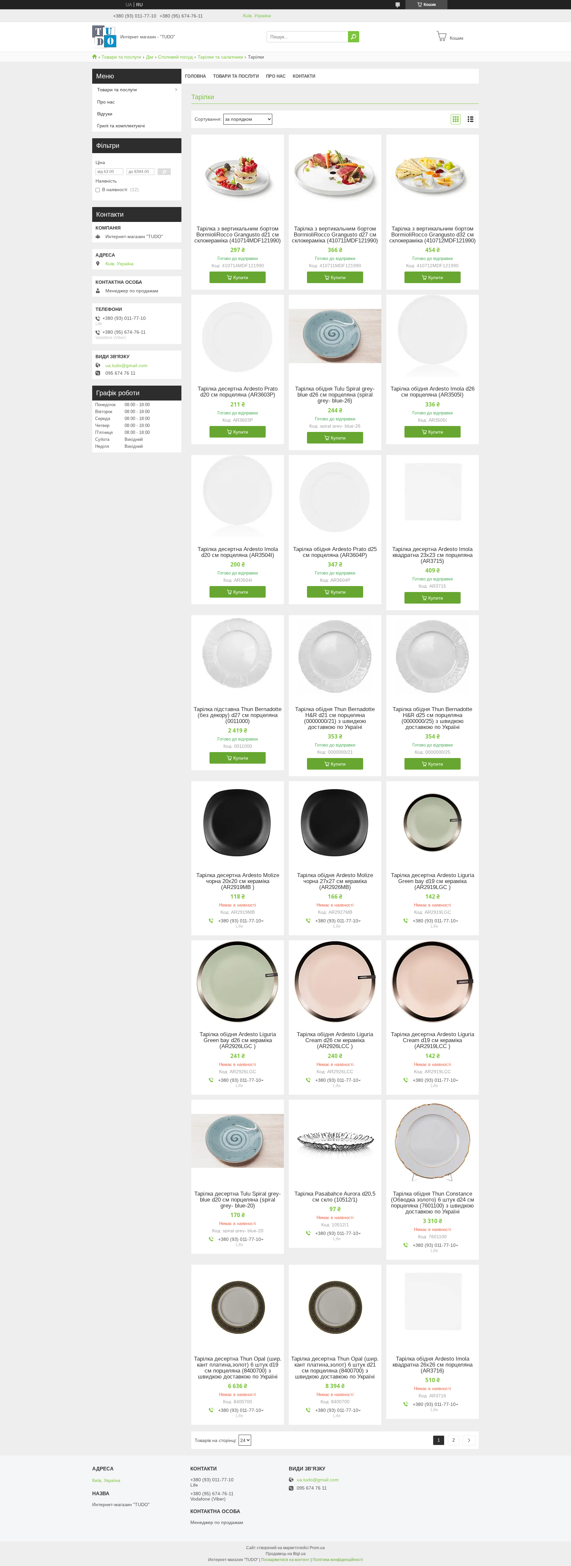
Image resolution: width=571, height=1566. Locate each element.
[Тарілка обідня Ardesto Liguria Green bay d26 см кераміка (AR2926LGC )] (237, 981)
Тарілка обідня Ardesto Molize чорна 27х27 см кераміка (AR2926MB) (335, 881)
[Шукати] (353, 36)
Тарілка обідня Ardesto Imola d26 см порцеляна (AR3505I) (433, 392)
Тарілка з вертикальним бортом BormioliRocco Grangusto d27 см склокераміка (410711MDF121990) (335, 235)
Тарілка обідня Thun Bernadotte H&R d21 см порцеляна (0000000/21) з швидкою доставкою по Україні (335, 718)
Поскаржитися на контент (285, 1559)
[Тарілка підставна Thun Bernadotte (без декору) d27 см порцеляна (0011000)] (237, 656)
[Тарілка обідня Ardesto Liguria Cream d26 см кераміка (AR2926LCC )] (335, 981)
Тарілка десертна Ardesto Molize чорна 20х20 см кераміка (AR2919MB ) (237, 881)
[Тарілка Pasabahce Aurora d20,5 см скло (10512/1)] (335, 1141)
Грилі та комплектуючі (121, 125)
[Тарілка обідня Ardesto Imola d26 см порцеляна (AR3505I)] (432, 336)
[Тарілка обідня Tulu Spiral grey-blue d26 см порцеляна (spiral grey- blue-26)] (335, 336)
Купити (240, 277)
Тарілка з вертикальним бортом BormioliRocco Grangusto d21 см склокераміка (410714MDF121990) (237, 235)
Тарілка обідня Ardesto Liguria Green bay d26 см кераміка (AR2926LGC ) (238, 1040)
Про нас (276, 76)
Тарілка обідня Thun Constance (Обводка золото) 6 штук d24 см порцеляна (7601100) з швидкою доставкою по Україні (432, 1203)
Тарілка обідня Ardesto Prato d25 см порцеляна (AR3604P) (335, 552)
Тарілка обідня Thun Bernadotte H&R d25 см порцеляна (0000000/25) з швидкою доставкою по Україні (432, 718)
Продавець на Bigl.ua (286, 1553)
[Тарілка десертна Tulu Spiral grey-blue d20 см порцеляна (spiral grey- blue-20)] (237, 1141)
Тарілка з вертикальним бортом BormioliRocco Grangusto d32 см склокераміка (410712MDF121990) (432, 235)
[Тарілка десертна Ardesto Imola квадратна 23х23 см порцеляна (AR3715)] (432, 496)
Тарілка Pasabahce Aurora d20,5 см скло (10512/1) (334, 1197)
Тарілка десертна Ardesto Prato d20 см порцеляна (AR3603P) (238, 392)
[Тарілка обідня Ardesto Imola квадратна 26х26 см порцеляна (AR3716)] (432, 1306)
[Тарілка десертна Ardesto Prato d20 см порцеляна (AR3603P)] (237, 336)
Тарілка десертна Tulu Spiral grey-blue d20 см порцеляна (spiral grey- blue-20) (237, 1200)
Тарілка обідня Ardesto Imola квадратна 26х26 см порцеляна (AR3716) (433, 1365)
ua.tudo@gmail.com (126, 365)
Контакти (304, 76)
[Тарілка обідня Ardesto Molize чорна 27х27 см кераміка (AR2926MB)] (335, 822)
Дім (149, 57)
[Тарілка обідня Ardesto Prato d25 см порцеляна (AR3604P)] (335, 496)
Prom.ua (317, 1547)
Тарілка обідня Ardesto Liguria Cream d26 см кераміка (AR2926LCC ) (335, 1040)
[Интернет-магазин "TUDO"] (104, 36)
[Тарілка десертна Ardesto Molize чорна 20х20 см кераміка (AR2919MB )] (237, 822)
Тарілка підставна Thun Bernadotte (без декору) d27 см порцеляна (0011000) (238, 715)
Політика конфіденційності (338, 1559)
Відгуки (104, 113)
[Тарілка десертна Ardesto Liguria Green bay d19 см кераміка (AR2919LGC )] (432, 822)
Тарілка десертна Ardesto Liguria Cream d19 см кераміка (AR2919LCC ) (432, 1040)
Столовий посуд (175, 57)
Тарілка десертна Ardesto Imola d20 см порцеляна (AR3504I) (238, 552)
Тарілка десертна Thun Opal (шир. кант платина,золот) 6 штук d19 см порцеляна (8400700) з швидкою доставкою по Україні (238, 1368)
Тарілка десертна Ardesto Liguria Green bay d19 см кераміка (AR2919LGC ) (432, 881)
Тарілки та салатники (220, 57)
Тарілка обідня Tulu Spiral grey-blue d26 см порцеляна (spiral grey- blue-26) (335, 395)
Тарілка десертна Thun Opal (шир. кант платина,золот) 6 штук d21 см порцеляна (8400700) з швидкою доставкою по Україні (335, 1368)
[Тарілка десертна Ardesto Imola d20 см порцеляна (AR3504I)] (237, 496)
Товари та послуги (121, 57)
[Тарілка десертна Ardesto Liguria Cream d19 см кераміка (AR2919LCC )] (432, 981)
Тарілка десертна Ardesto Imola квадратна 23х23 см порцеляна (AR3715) (432, 555)
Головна (195, 76)
